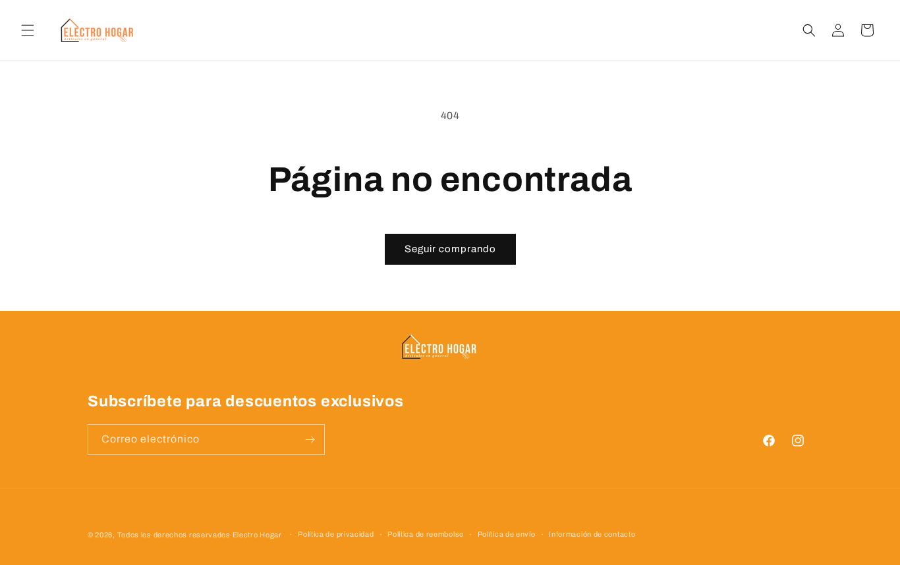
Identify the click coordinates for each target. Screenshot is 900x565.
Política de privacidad (336, 534)
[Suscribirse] (309, 439)
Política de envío (507, 534)
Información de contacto (592, 534)
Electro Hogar (257, 535)
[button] (27, 30)
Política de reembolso (425, 534)
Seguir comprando (450, 249)
